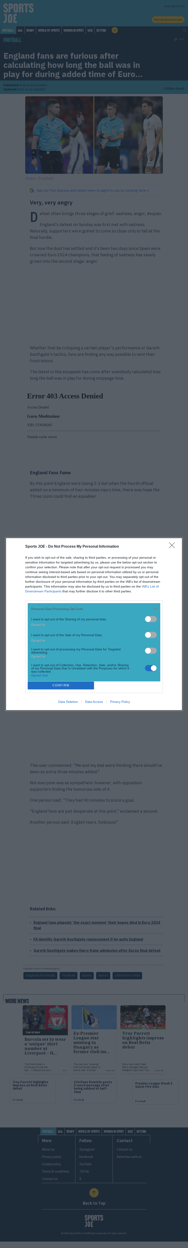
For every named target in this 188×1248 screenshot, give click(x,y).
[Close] (173, 546)
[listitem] (94, 609)
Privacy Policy (120, 702)
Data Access (94, 702)
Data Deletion (68, 702)
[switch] (151, 619)
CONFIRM (61, 685)
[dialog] (94, 624)
